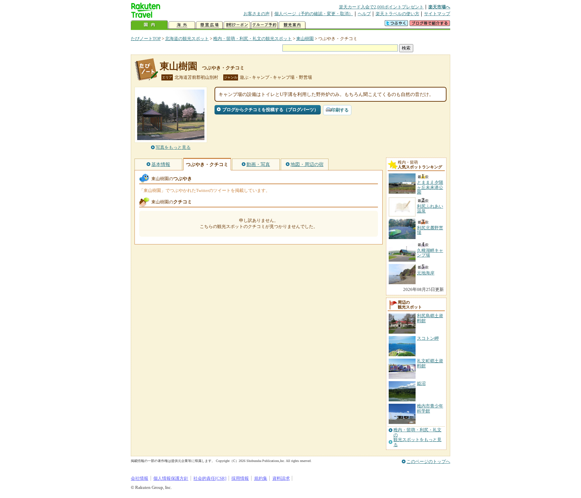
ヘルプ (364, 13)
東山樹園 (305, 38)
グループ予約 (264, 25)
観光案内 (292, 25)
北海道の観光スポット (187, 38)
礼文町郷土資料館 (430, 363)
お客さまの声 (256, 13)
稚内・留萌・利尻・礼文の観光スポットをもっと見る (417, 437)
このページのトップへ (428, 461)
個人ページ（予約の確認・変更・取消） (313, 13)
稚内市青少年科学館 (430, 408)
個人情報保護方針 (170, 478)
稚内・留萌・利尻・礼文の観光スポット (252, 38)
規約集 (260, 478)
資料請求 (281, 478)
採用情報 (240, 478)
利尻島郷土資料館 (430, 318)
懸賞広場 (209, 25)
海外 (181, 25)
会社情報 (139, 478)
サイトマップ (437, 13)
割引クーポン (237, 25)
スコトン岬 (428, 338)
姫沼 (421, 383)
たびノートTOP (146, 38)
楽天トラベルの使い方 (397, 13)
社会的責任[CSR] (209, 478)
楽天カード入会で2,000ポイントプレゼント (381, 6)
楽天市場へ (439, 6)
